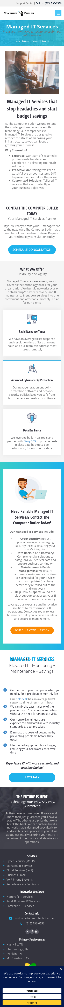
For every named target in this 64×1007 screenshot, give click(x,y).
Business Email (16, 875)
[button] (32, 249)
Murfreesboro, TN (18, 958)
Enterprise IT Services (20, 906)
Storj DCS (30, 441)
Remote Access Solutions (22, 884)
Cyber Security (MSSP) (20, 861)
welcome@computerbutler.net (35, 918)
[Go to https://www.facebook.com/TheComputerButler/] (32, 931)
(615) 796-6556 (35, 923)
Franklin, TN (14, 954)
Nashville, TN (14, 944)
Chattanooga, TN (17, 949)
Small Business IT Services (23, 901)
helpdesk (21, 699)
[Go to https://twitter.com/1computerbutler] (27, 931)
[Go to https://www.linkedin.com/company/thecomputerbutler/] (36, 931)
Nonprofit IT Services (19, 897)
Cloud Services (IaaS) (19, 870)
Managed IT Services (19, 866)
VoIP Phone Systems (19, 879)
